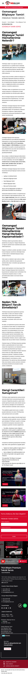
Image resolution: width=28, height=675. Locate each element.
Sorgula (5, 484)
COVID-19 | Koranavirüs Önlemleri (14, 7)
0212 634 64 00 (6, 598)
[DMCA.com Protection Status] (6, 635)
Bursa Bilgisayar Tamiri (6, 631)
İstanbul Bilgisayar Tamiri (6, 626)
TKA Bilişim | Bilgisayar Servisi (8, 619)
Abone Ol (24, 561)
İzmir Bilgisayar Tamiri (6, 628)
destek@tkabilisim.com (8, 592)
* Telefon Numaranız (5, 527)
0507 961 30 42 (6, 590)
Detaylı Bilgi (7, 648)
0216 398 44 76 (6, 589)
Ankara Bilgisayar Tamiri (6, 629)
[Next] (22, 550)
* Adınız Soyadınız (5, 521)
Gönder (5, 505)
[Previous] (6, 550)
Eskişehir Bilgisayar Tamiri (7, 632)
